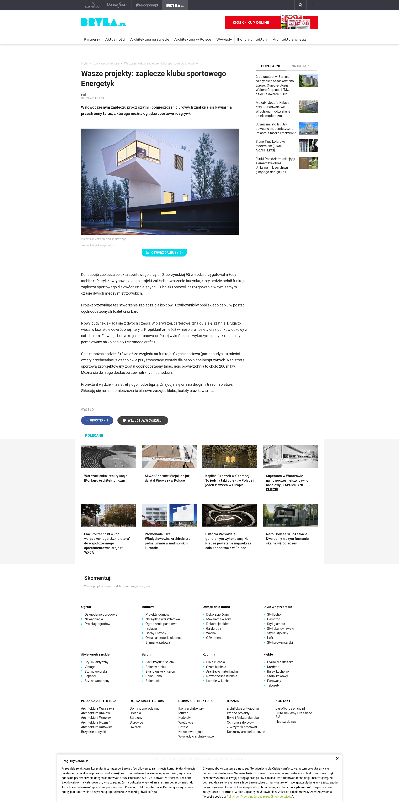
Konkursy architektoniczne (246, 732)
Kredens (273, 667)
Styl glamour (276, 624)
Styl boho (274, 614)
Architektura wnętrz (289, 39)
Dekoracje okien (217, 624)
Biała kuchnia (215, 662)
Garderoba (213, 629)
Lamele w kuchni (218, 681)
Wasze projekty (238, 713)
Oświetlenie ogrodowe (101, 614)
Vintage (90, 667)
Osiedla (135, 713)
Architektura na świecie (149, 39)
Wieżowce (185, 722)
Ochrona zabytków (240, 722)
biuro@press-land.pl (290, 708)
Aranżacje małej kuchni (222, 671)
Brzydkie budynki (93, 732)
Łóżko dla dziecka (280, 662)
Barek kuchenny (278, 671)
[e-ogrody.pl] (147, 5)
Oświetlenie (214, 638)
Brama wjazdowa (157, 643)
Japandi (90, 676)
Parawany (274, 681)
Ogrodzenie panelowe (161, 624)
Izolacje (151, 629)
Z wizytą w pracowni (242, 727)
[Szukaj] (300, 5)
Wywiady (224, 39)
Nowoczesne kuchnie (221, 676)
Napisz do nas (286, 722)
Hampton (273, 619)
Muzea (183, 713)
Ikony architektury (252, 39)
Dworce (135, 727)
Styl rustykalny (277, 633)
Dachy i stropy (155, 633)
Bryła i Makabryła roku (243, 718)
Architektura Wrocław (96, 718)
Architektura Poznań (95, 722)
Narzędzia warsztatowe (162, 619)
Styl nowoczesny (97, 681)
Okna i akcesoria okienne (163, 638)
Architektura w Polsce (192, 39)
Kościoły (184, 718)
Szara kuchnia (216, 667)
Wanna (211, 633)
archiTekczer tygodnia (243, 708)
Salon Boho (153, 676)
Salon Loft (152, 681)
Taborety (273, 685)
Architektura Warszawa (97, 708)
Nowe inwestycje (190, 732)
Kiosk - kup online (251, 23)
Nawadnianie (94, 619)
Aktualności (115, 39)
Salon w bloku (155, 667)
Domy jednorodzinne (145, 708)
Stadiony (136, 718)
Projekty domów (157, 614)
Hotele (183, 727)
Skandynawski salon (160, 671)
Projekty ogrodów (97, 624)
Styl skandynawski (280, 629)
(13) (167, 252)
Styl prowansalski (280, 643)
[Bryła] (175, 5)
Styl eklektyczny (96, 662)
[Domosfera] (117, 5)
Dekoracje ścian (217, 614)
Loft (270, 638)
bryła (84, 63)
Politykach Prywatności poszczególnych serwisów (259, 796)
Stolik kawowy (277, 676)
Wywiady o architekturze (196, 736)
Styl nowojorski (96, 671)
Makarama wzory (218, 619)
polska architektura (106, 63)
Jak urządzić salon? (160, 662)
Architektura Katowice (97, 727)
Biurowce (136, 722)
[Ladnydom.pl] (92, 5)
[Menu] (312, 5)
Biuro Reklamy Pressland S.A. (294, 715)
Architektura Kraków (95, 713)
